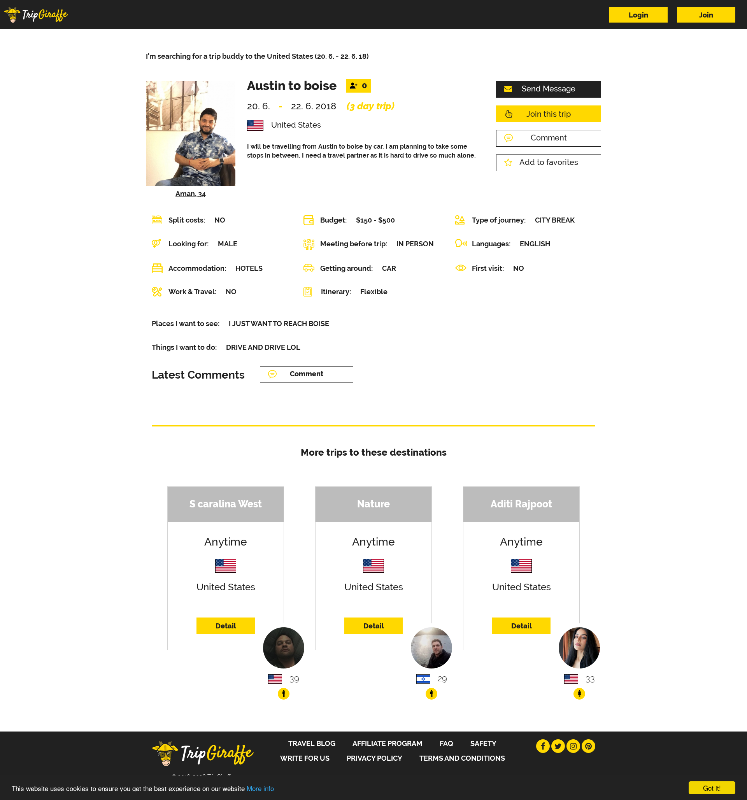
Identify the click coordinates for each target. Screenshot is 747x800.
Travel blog (311, 743)
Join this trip (548, 114)
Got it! (712, 788)
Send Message (548, 88)
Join (706, 15)
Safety (483, 743)
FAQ (446, 743)
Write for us (305, 758)
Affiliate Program (387, 743)
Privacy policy (374, 758)
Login (638, 15)
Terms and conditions (462, 758)
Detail (226, 626)
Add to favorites (548, 162)
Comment (549, 137)
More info (260, 788)
